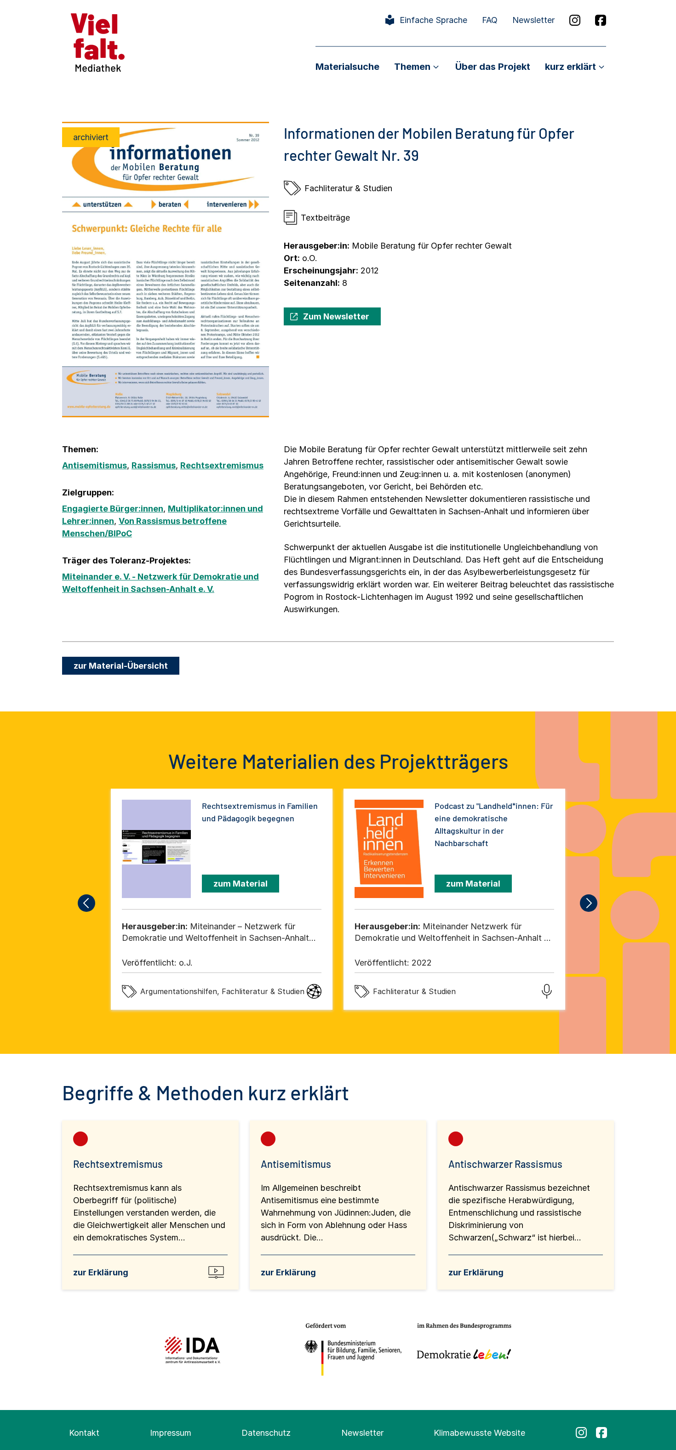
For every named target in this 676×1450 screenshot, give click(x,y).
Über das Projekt (492, 66)
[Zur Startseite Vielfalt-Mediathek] (98, 41)
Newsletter (533, 20)
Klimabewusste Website (479, 1433)
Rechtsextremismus (222, 465)
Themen (412, 66)
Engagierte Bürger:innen (112, 508)
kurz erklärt (570, 66)
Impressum (170, 1433)
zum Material (240, 883)
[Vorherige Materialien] (87, 903)
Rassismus (154, 465)
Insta (574, 20)
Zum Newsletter (336, 316)
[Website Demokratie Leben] (461, 1349)
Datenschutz (266, 1433)
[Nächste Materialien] (589, 903)
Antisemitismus (94, 465)
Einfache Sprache (433, 20)
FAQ (490, 20)
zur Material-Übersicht (121, 666)
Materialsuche (347, 66)
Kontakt (84, 1433)
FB (600, 20)
